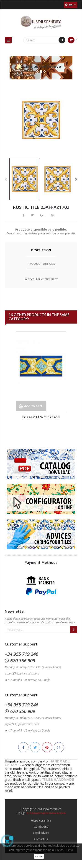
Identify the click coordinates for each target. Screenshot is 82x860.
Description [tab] (41, 250)
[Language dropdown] (70, 5)
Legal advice (41, 833)
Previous (6, 179)
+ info (69, 850)
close (39, 856)
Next (76, 179)
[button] (11, 72)
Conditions (41, 827)
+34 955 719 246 (21, 654)
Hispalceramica (41, 820)
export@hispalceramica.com (22, 673)
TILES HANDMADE (58, 779)
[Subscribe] (73, 629)
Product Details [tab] (41, 264)
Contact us (41, 839)
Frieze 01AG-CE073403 (41, 417)
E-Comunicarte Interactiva (46, 813)
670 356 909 (22, 661)
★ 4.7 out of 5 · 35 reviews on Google (27, 680)
